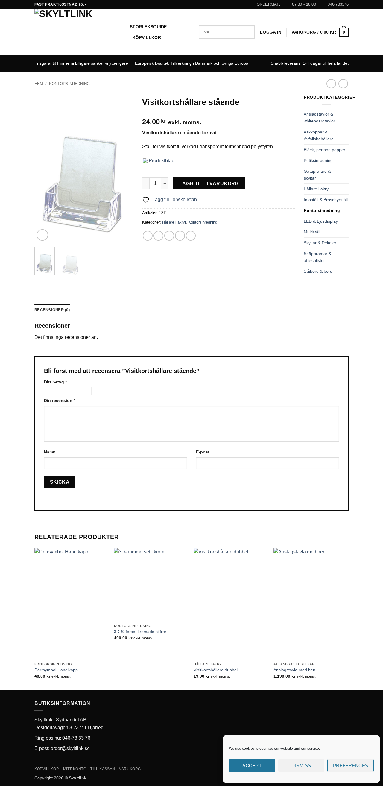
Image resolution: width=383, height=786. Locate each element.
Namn (50, 452)
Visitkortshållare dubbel (216, 669)
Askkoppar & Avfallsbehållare (319, 135)
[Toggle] (345, 117)
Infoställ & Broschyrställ (326, 199)
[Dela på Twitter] (158, 236)
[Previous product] (343, 83)
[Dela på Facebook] (148, 236)
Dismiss (301, 765)
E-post (202, 452)
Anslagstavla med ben (294, 669)
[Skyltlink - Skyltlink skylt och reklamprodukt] (77, 32)
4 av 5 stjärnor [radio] (82, 391)
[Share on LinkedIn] (191, 236)
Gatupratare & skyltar (317, 174)
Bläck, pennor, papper (324, 149)
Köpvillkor (147, 37)
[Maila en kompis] (169, 236)
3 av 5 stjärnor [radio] (66, 391)
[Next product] (331, 83)
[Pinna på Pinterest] (180, 236)
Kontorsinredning (69, 83)
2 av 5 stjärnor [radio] (53, 391)
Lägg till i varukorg (209, 183)
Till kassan (102, 769)
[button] (270, 32)
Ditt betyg (55, 382)
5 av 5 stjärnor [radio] (101, 391)
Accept (252, 765)
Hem (38, 83)
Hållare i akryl (174, 222)
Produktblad (161, 160)
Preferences (350, 765)
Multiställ (312, 232)
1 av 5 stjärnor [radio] (45, 391)
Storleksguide (148, 26)
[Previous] (44, 168)
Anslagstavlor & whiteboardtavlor (319, 117)
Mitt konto (74, 769)
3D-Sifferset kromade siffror (140, 631)
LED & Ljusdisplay (321, 221)
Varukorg (130, 769)
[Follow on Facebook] (191, 4)
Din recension (59, 400)
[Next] (123, 168)
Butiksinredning (318, 160)
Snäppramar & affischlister (317, 257)
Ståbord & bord (318, 271)
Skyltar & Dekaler (320, 242)
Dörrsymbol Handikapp (56, 669)
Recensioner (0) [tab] (52, 310)
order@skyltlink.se (70, 748)
